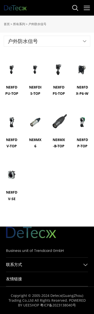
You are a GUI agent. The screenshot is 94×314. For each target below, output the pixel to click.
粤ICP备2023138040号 (58, 305)
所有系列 (19, 24)
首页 (7, 24)
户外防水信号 (37, 24)
